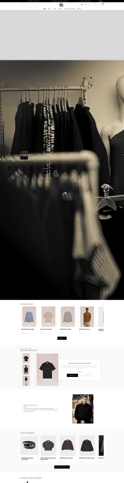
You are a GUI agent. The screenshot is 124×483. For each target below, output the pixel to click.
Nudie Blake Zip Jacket (66, 458)
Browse (61, 338)
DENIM (60, 8)
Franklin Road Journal (69, 8)
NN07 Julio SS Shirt (46, 329)
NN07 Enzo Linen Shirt (27, 329)
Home (44, 8)
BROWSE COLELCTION (61, 467)
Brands (79, 8)
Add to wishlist (85, 375)
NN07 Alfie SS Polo (84, 329)
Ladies (54, 8)
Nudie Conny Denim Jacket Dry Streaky (48, 459)
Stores (100, 1)
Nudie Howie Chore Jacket (87, 458)
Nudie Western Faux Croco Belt (27, 459)
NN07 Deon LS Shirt (65, 329)
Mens (49, 8)
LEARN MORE (72, 375)
